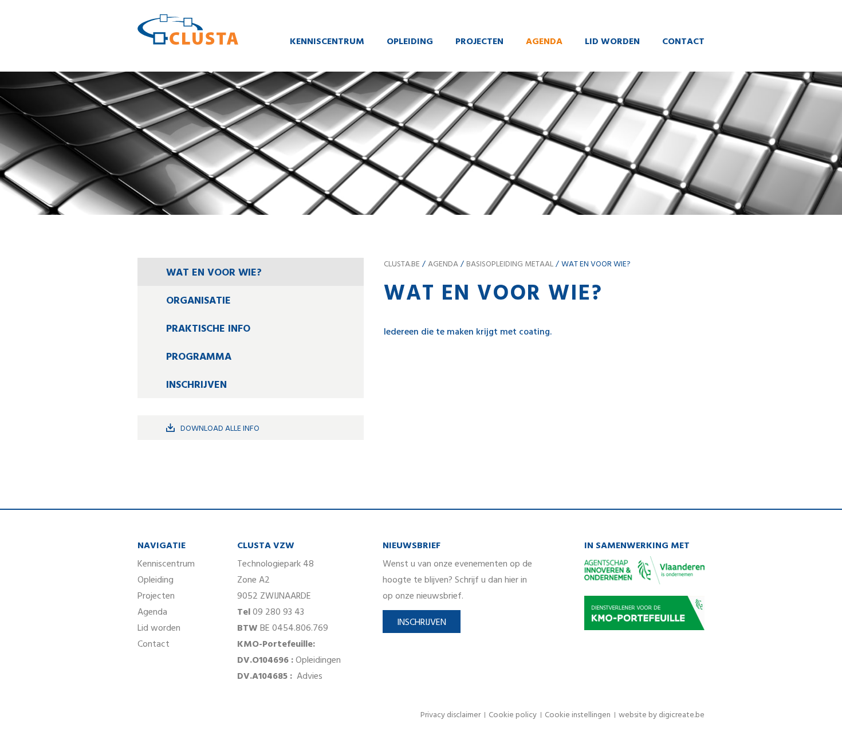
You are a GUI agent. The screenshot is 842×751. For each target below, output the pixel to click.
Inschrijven (196, 385)
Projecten (479, 41)
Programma (198, 357)
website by (662, 715)
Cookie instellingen (578, 715)
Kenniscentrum (327, 41)
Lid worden (612, 41)
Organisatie (198, 301)
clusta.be (402, 264)
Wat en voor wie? (214, 273)
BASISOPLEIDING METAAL (509, 264)
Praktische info (208, 329)
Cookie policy (513, 715)
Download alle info (219, 428)
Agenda (544, 41)
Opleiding (410, 41)
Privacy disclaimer (450, 715)
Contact (683, 41)
